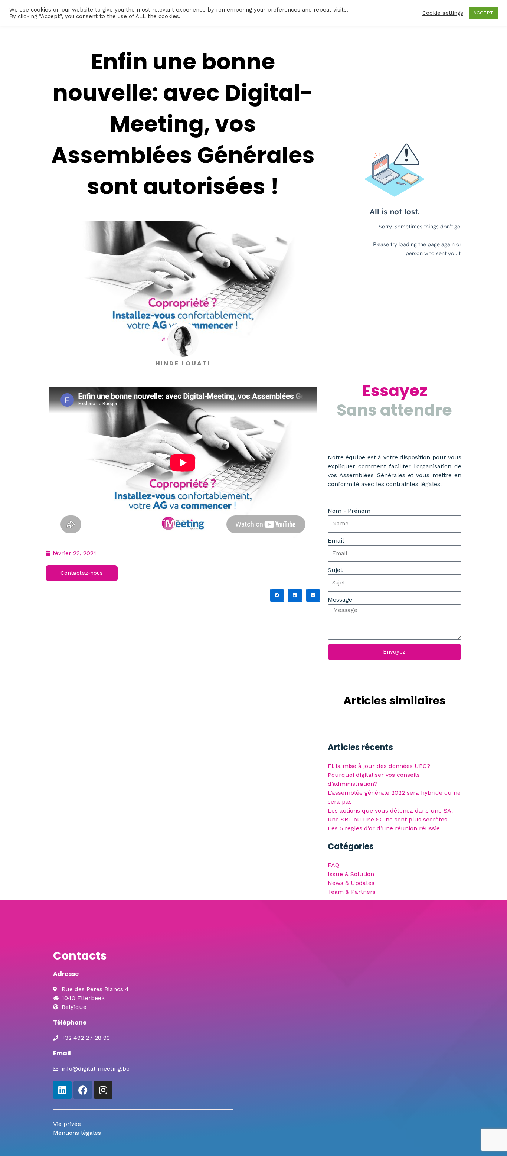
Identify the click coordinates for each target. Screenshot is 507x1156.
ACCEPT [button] (483, 13)
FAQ (333, 865)
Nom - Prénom (349, 510)
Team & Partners (352, 891)
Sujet (335, 569)
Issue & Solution (351, 873)
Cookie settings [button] (442, 13)
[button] (277, 595)
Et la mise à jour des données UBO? (379, 765)
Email (336, 540)
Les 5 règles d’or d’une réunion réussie (384, 828)
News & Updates (351, 882)
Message (340, 599)
